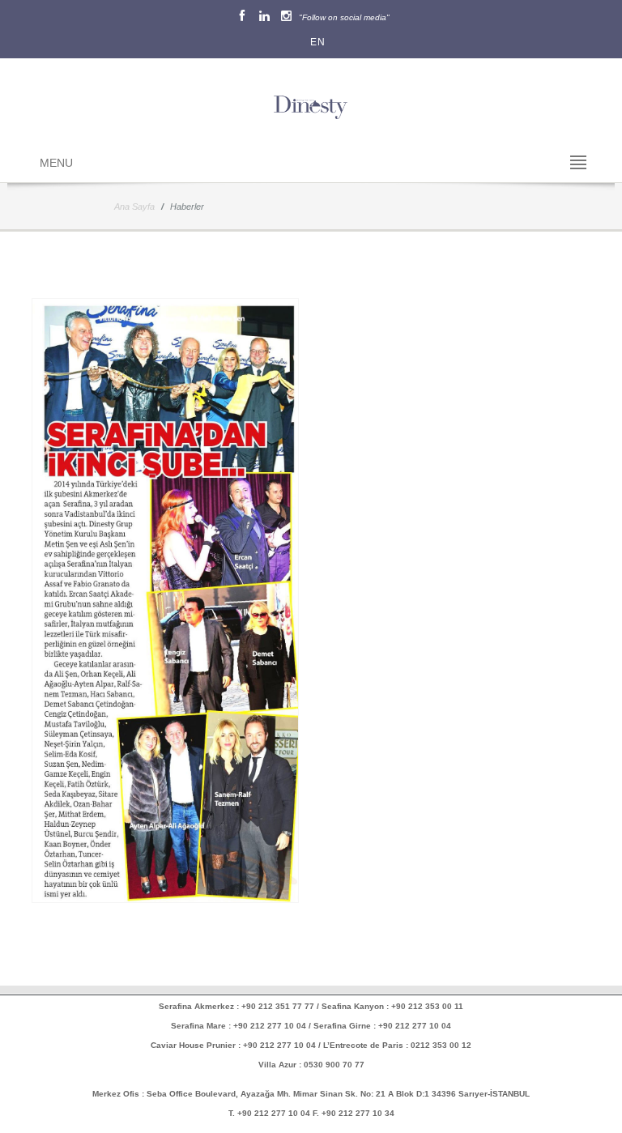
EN (315, 42)
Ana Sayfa (134, 206)
